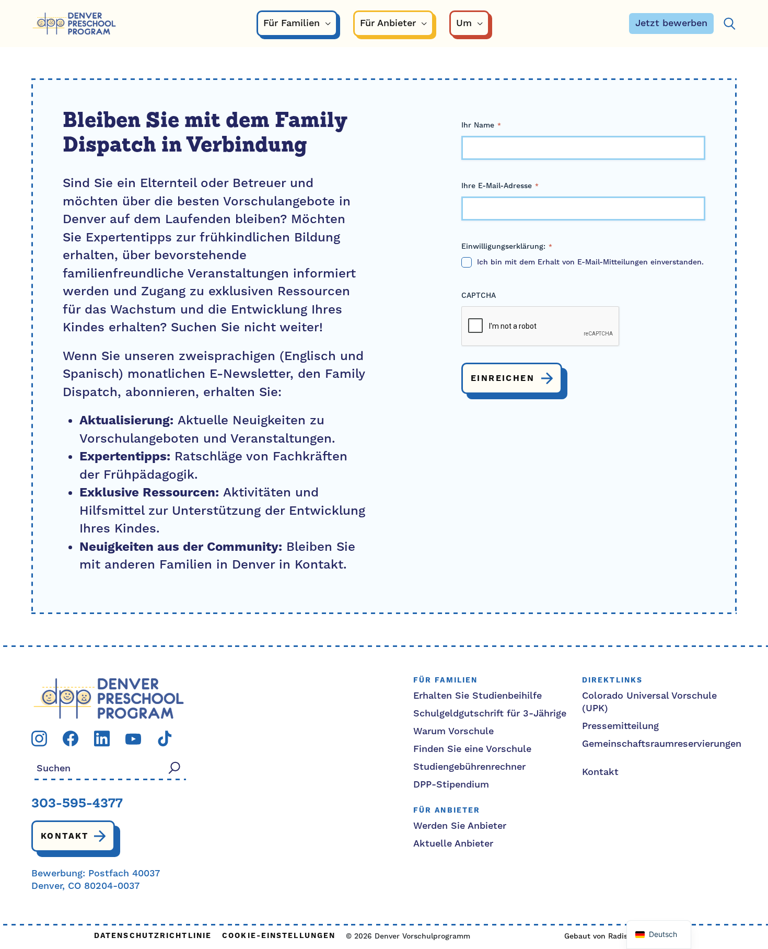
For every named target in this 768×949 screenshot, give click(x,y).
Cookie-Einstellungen (278, 936)
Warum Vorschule (453, 731)
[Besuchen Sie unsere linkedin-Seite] (102, 738)
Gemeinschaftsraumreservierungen (661, 744)
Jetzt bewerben (671, 23)
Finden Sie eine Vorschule (472, 749)
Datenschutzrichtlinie (153, 936)
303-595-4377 (77, 804)
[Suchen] (729, 23)
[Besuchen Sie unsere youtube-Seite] (133, 738)
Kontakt (65, 836)
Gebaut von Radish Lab (606, 936)
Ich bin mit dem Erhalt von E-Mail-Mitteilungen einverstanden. (590, 262)
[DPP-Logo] (108, 698)
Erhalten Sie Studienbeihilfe (477, 696)
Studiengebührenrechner (469, 767)
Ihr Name (481, 125)
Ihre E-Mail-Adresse (500, 186)
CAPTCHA (478, 295)
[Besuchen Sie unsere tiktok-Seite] (164, 738)
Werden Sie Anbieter (459, 826)
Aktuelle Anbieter (453, 844)
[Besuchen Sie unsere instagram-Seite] (39, 738)
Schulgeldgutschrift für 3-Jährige (489, 714)
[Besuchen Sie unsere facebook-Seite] (70, 738)
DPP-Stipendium (451, 785)
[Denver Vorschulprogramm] (74, 23)
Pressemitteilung (620, 726)
